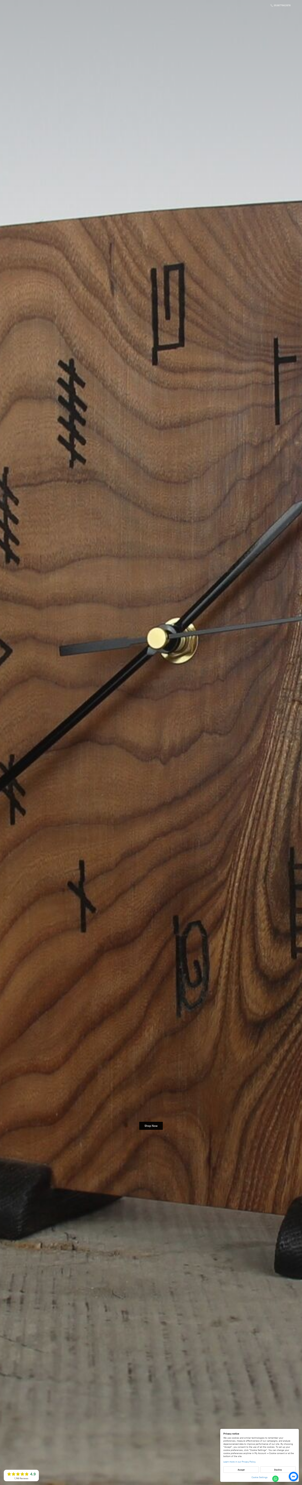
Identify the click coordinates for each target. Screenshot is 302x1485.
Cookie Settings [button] (260, 1477)
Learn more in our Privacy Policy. (239, 1461)
